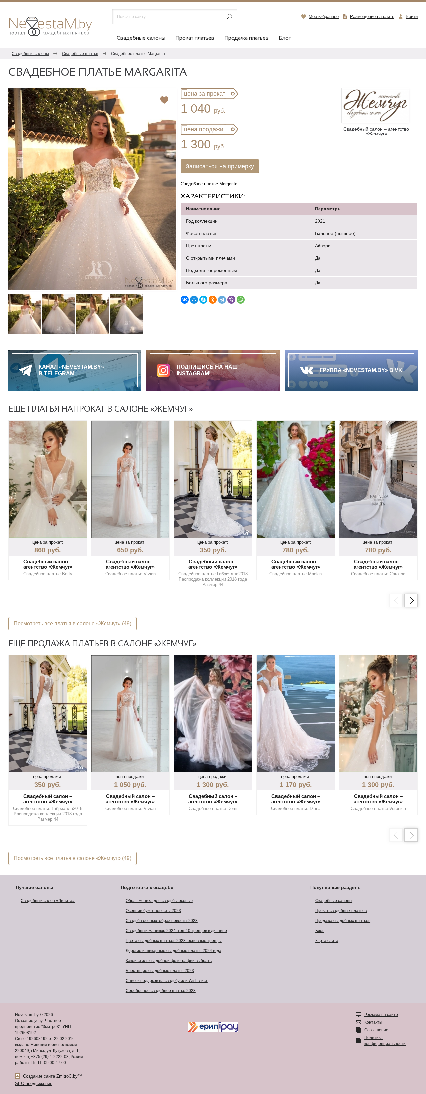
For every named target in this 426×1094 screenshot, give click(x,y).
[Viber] (231, 300)
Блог (285, 38)
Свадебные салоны (141, 38)
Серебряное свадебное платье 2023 (161, 990)
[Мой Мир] (194, 300)
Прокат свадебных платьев (341, 910)
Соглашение (376, 1030)
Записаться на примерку (220, 166)
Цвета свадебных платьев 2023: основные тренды (174, 940)
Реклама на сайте (381, 1014)
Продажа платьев (246, 38)
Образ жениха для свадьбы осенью (159, 900)
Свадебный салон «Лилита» (48, 900)
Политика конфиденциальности (385, 1040)
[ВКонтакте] (185, 300)
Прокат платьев (194, 38)
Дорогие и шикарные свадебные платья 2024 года (173, 950)
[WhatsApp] (241, 300)
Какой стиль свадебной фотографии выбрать (169, 960)
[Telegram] (222, 300)
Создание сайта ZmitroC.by (50, 1076)
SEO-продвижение (33, 1083)
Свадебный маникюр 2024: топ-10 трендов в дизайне (176, 930)
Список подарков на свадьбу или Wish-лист (167, 980)
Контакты (373, 1022)
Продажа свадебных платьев (342, 920)
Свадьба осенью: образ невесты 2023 (162, 920)
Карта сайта (326, 940)
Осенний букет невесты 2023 (153, 910)
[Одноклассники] (213, 300)
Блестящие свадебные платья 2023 (160, 970)
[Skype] (203, 300)
